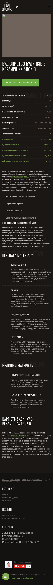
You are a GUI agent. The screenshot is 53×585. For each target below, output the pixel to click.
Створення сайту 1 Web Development (17, 578)
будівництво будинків (20, 177)
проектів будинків (18, 435)
